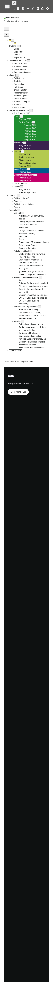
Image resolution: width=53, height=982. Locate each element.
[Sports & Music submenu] (28, 169)
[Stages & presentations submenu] (31, 110)
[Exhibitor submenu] (18, 195)
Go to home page (18, 392)
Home (6, 361)
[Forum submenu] (21, 116)
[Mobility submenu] (22, 321)
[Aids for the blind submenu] (30, 251)
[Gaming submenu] (22, 151)
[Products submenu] (18, 210)
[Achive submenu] (21, 186)
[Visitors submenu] (17, 75)
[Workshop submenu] (24, 142)
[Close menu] (14, 3)
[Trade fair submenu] (19, 46)
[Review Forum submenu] (33, 122)
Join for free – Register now (16, 21)
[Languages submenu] (12, 40)
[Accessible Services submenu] (28, 60)
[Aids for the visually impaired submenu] (40, 277)
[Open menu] (7, 7)
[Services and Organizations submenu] (39, 307)
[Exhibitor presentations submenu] (35, 175)
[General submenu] (22, 213)
